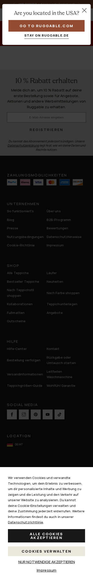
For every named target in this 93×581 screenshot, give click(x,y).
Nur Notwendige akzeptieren (46, 562)
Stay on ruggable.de (46, 35)
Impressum (46, 570)
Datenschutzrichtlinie (25, 522)
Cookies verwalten (46, 551)
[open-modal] (84, 10)
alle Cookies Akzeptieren (46, 535)
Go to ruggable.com (47, 25)
